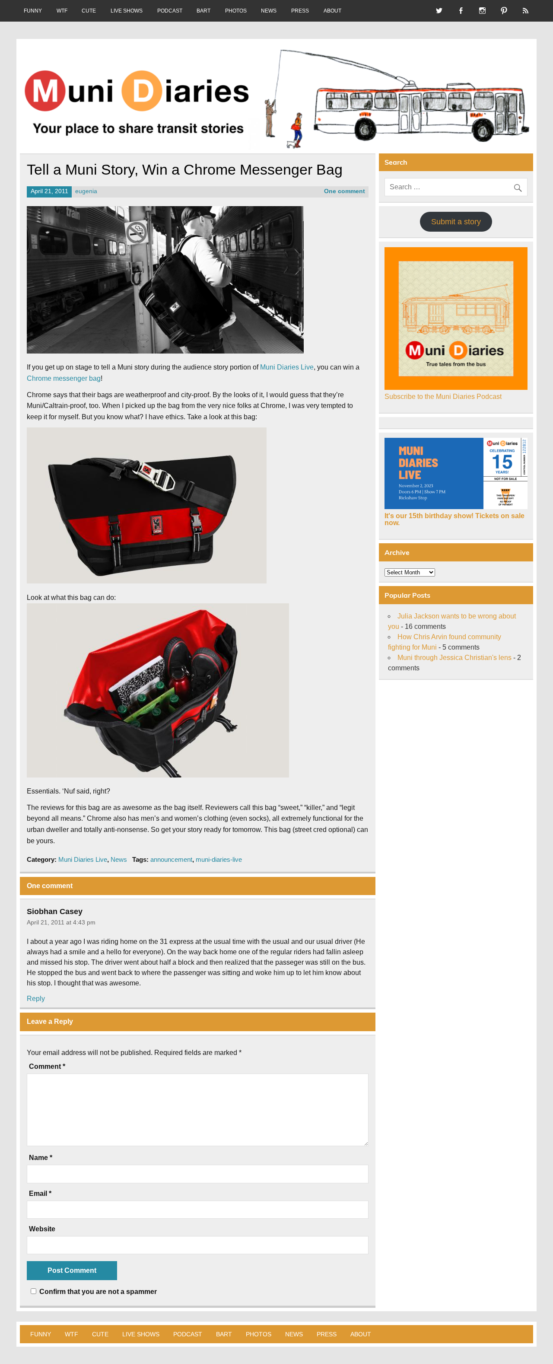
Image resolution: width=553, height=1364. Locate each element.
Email (40, 1193)
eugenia (86, 191)
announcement (171, 859)
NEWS (268, 11)
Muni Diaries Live (287, 367)
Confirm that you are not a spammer (97, 1291)
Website (42, 1229)
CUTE (89, 11)
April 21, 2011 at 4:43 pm (61, 922)
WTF (62, 11)
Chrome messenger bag (64, 378)
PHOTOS (236, 11)
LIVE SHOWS (127, 11)
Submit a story (456, 221)
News (119, 859)
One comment (344, 191)
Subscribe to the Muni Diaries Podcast (443, 396)
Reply (36, 998)
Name (40, 1157)
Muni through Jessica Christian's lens (454, 657)
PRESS (300, 11)
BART (203, 11)
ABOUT (332, 11)
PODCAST (169, 11)
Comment (47, 1066)
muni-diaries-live (219, 859)
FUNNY (33, 11)
